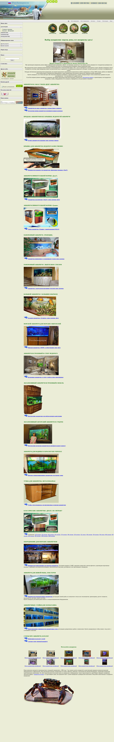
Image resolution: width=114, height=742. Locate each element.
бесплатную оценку (88, 77)
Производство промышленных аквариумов (40, 596)
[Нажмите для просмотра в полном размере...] (68, 62)
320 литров (77, 534)
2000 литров (51, 536)
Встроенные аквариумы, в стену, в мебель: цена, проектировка (45, 377)
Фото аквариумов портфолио (32, 657)
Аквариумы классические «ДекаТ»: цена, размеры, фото (44, 199)
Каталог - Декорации (8, 30)
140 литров (38, 534)
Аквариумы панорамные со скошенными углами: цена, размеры (46, 259)
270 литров (64, 534)
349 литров (89, 534)
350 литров (96, 534)
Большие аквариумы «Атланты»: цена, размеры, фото (43, 318)
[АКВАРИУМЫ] (52, 33)
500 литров (37, 536)
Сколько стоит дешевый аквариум (38, 641)
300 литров (70, 534)
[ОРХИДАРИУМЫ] (74, 33)
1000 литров (44, 536)
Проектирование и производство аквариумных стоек (43, 629)
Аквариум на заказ (39, 674)
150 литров (44, 534)
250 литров (57, 534)
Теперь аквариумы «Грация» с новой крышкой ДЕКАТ (43, 229)
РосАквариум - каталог (7, 78)
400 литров (108, 534)
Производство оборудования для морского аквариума (43, 565)
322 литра (83, 534)
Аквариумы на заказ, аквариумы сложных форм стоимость (44, 108)
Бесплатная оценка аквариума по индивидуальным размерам (45, 111)
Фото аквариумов (75, 21)
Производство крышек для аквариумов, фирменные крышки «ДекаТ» (48, 170)
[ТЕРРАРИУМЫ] (63, 33)
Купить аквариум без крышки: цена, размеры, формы (43, 140)
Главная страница (7, 29)
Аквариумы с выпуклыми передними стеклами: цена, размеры (46, 288)
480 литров (31, 536)
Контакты (93, 21)
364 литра (101, 534)
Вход (111, 21)
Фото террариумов (85, 21)
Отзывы (99, 21)
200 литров (51, 534)
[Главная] (69, 22)
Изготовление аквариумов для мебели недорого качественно (45, 416)
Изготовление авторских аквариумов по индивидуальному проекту (47, 445)
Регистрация (105, 21)
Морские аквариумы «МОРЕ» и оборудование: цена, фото (44, 347)
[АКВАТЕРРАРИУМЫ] (84, 33)
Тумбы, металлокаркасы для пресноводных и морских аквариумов (47, 505)
